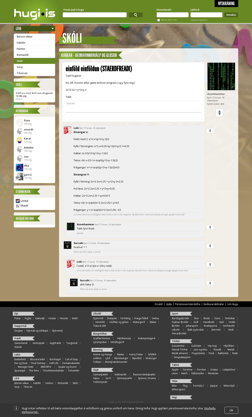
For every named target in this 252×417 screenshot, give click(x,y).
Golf (196, 322)
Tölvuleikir (73, 370)
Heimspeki (38, 343)
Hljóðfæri (229, 345)
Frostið (159, 304)
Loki (76, 128)
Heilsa (155, 318)
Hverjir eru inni (25, 218)
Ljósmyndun (100, 342)
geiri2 (28, 174)
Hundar (64, 318)
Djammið (98, 318)
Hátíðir (21, 42)
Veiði (231, 329)
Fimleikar (230, 318)
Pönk (211, 353)
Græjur (214, 369)
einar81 (28, 129)
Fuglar (28, 318)
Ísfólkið (152, 354)
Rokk (235, 353)
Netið (184, 373)
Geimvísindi (20, 343)
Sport (175, 313)
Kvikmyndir (121, 374)
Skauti (24, 205)
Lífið (18, 28)
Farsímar (188, 369)
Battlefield (20, 359)
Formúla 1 (198, 385)
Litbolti (176, 329)
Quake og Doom (67, 366)
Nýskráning (226, 3)
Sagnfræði (55, 343)
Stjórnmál (57, 330)
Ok (231, 410)
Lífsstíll (97, 313)
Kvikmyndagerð (146, 338)
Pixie (27, 120)
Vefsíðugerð (117, 342)
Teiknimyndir (100, 382)
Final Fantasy (38, 363)
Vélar (175, 381)
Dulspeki (112, 318)
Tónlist (176, 341)
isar (26, 156)
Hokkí (232, 322)
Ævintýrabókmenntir (116, 362)
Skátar (153, 322)
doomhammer (216, 94)
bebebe (28, 147)
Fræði (17, 338)
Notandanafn (164, 9)
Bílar (174, 385)
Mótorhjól (229, 385)
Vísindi (18, 347)
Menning (98, 349)
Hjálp (169, 304)
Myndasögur (121, 358)
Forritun (201, 369)
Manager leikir (26, 366)
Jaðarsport (192, 325)
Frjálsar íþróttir (180, 322)
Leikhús (97, 358)
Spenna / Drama (147, 378)
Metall (231, 349)
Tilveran (22, 73)
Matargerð (139, 322)
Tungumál (71, 343)
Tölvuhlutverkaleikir (53, 370)
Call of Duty (71, 359)
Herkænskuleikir (71, 363)
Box (196, 318)
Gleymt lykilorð (199, 19)
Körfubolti (228, 325)
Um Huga (232, 304)
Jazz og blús (200, 349)
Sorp (20, 67)
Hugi (174, 397)
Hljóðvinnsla (124, 338)
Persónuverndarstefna (187, 304)
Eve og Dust (20, 363)
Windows (213, 373)
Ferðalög (125, 318)
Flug (185, 385)
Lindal (24, 201)
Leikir (17, 354)
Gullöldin (196, 345)
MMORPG (46, 366)
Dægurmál (20, 326)
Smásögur (151, 358)
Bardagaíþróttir (180, 318)
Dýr (16, 313)
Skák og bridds (195, 329)
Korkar (66, 55)
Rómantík (23, 55)
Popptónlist (198, 353)
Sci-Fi (108, 378)
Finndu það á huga (73, 9)
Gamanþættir (100, 374)
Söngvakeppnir (182, 357)
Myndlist (137, 358)
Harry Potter (136, 354)
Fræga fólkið (141, 318)
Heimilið (100, 322)
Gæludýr (40, 318)
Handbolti (208, 322)
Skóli (20, 61)
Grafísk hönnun (101, 338)
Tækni (175, 365)
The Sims (34, 370)
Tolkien (97, 362)
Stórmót (215, 329)
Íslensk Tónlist (179, 349)
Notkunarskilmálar (214, 304)
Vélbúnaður (197, 373)
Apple (175, 369)
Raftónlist (223, 353)
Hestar (52, 318)
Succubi (78, 243)
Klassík (217, 349)
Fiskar (17, 318)
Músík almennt (180, 353)
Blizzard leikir (37, 359)
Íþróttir (176, 325)
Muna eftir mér (169, 19)
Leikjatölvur (229, 369)
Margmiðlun (100, 333)
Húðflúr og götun (119, 322)
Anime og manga (102, 354)
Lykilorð (194, 9)
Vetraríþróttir (179, 333)
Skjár (96, 369)
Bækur (120, 354)
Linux (175, 373)
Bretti (207, 318)
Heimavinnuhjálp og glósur (96, 55)
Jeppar (214, 385)
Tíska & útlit (99, 325)
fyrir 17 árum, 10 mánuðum (93, 128)
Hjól (221, 322)
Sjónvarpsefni (124, 378)
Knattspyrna (210, 325)
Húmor (21, 48)
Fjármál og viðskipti (37, 330)
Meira (19, 98)
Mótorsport (178, 389)
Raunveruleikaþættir (144, 374)
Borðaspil (55, 359)
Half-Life (53, 363)
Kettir (75, 318)
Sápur (96, 378)
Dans (217, 318)
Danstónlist (178, 345)
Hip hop (212, 345)
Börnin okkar (25, 36)
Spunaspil (19, 370)
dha (26, 165)
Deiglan (18, 330)
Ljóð (107, 358)
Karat (27, 138)
